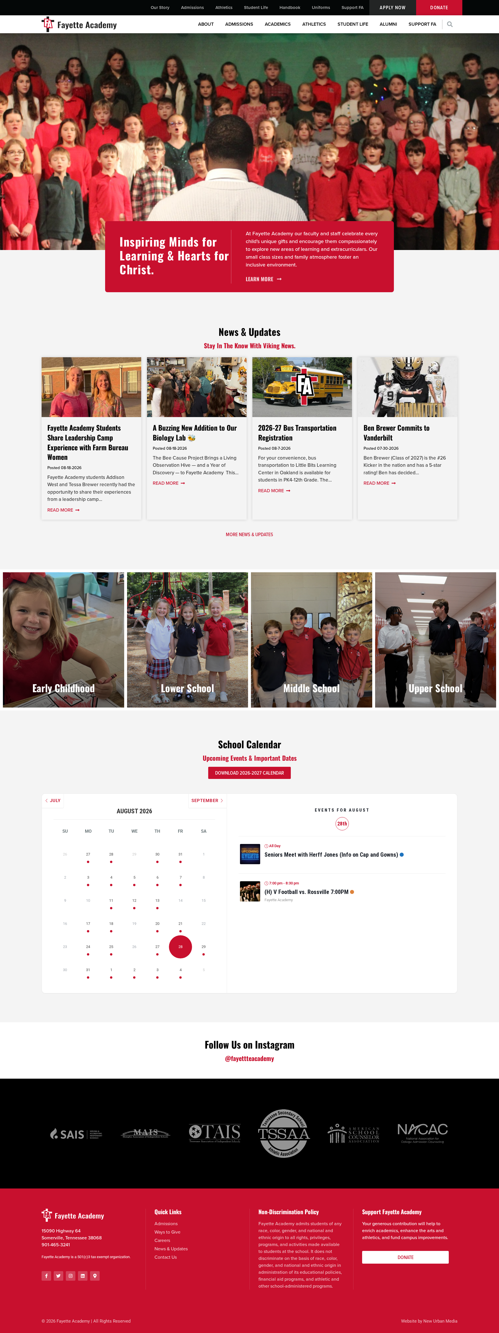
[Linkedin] (82, 1276)
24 (88, 947)
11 (111, 900)
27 (88, 854)
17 (88, 923)
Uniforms (321, 7)
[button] (450, 24)
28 (111, 854)
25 (111, 947)
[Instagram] (70, 1276)
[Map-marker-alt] (95, 1276)
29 (204, 947)
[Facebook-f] (46, 1276)
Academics (278, 24)
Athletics (223, 7)
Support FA (353, 7)
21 (180, 923)
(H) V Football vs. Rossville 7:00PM (307, 891)
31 (180, 854)
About (206, 24)
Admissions (192, 7)
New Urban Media (440, 1321)
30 (157, 854)
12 (134, 900)
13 (157, 900)
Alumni (388, 24)
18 (111, 923)
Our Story (160, 7)
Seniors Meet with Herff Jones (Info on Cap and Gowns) (331, 854)
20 (157, 923)
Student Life (256, 7)
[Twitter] (58, 1276)
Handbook (290, 7)
